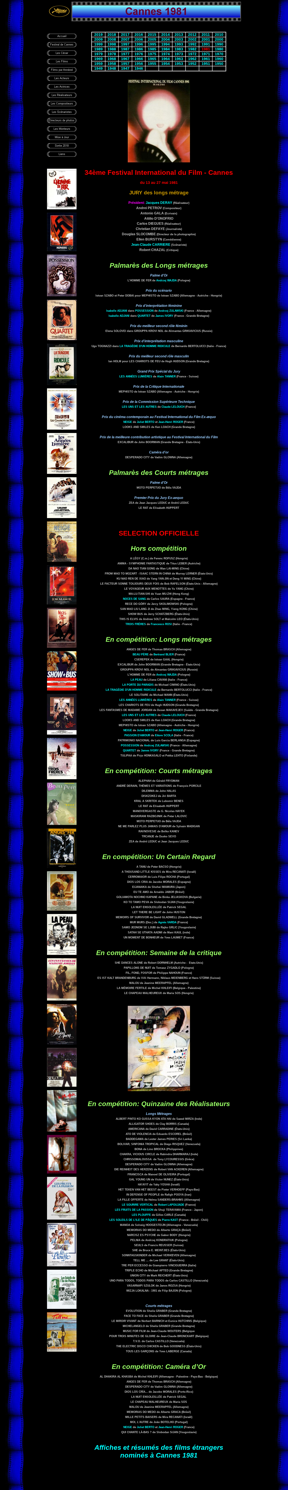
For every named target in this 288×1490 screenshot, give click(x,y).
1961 (206, 59)
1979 (98, 54)
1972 (192, 54)
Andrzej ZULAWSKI (170, 310)
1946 (139, 68)
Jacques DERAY (159, 202)
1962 (192, 59)
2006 (139, 39)
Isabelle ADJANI (116, 310)
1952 (192, 63)
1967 (125, 59)
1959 (98, 63)
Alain (166, 376)
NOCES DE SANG (134, 598)
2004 (165, 39)
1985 (152, 49)
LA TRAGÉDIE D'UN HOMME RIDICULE (145, 346)
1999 (98, 44)
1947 (125, 68)
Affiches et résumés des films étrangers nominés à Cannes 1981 (158, 1451)
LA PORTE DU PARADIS (138, 684)
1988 (112, 49)
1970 (219, 54)
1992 (192, 44)
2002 (192, 39)
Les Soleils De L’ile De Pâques (133, 1219)
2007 (125, 39)
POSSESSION (144, 310)
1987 (125, 49)
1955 (152, 63)
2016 (139, 34)
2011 (206, 34)
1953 (179, 63)
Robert (171, 1204)
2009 (98, 39)
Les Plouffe (141, 1214)
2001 (206, 39)
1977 (125, 54)
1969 (98, 59)
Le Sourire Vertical (137, 1204)
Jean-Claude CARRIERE (150, 244)
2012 (192, 34)
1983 (179, 49)
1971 (206, 54)
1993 (179, 44)
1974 (165, 54)
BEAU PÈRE (141, 654)
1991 (206, 44)
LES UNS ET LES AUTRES (139, 406)
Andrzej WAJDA (166, 280)
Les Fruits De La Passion (134, 1209)
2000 (219, 39)
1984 (165, 49)
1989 (98, 49)
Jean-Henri (170, 422)
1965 (152, 59)
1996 (139, 44)
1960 (219, 59)
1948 (112, 68)
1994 (165, 44)
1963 (179, 59)
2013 (179, 34)
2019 (98, 34)
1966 (139, 59)
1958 (112, 63)
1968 (112, 59)
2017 (125, 34)
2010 (219, 34)
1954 (165, 63)
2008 (112, 39)
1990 (219, 44)
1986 (139, 49)
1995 (152, 44)
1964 (165, 59)
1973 (179, 54)
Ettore (164, 735)
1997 (125, 44)
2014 (165, 34)
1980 (219, 49)
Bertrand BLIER (163, 654)
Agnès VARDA (167, 922)
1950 (219, 63)
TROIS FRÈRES (135, 624)
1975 (152, 54)
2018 (112, 34)
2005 (152, 39)
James (164, 315)
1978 (112, 54)
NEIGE (127, 422)
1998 (112, 44)
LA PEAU (137, 679)
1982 (192, 49)
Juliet (145, 422)
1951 (206, 63)
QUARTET (144, 315)
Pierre (170, 1219)
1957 (125, 63)
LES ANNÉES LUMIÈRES (135, 376)
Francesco (161, 624)
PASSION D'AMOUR (137, 735)
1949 (98, 68)
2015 (152, 34)
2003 (179, 39)
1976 (139, 54)
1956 (139, 63)
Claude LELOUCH (172, 406)
